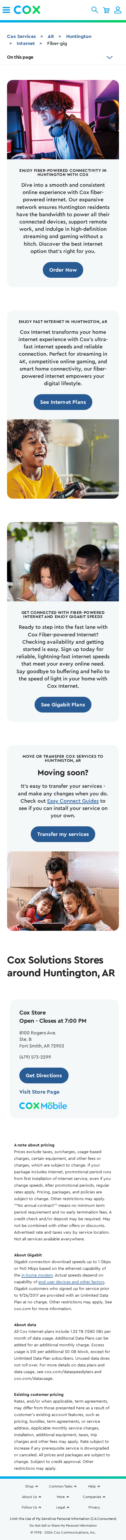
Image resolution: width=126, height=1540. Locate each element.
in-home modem (37, 1275)
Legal (60, 1507)
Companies (92, 1497)
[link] (6, 10)
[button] (94, 9)
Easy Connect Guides (73, 801)
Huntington (79, 36)
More (61, 1497)
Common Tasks (60, 1486)
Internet (26, 43)
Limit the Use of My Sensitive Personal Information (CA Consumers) (63, 1518)
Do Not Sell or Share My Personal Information (63, 1525)
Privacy (94, 1507)
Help (92, 1486)
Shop (29, 1486)
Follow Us (29, 1507)
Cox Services (21, 36)
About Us (29, 1497)
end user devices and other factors (71, 1282)
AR (51, 36)
